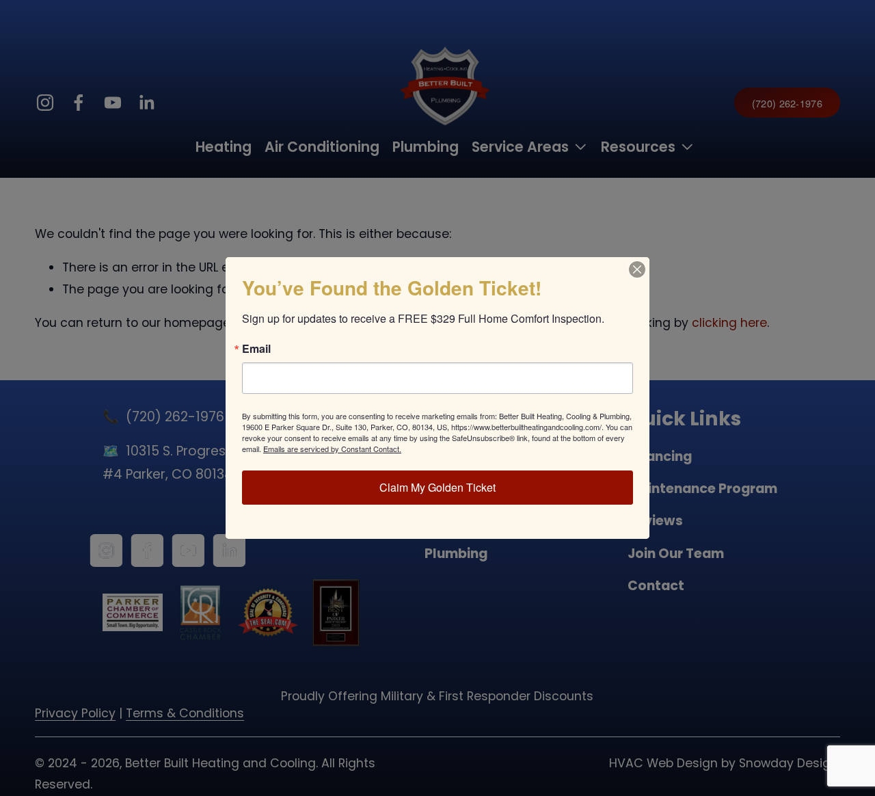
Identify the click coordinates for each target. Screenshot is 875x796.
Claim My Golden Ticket (437, 487)
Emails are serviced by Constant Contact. (332, 448)
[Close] (637, 269)
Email (256, 348)
